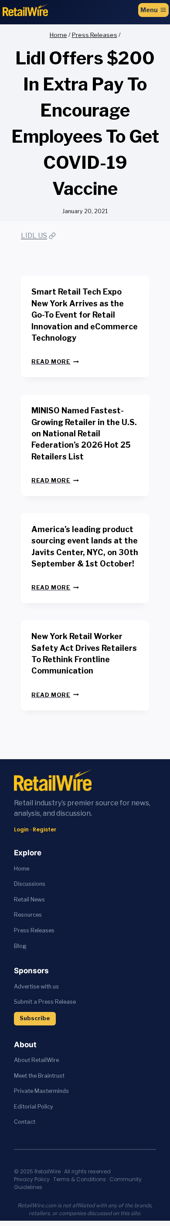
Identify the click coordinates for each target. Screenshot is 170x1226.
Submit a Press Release (45, 1001)
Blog (20, 946)
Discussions (29, 884)
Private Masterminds (41, 1091)
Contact (24, 1122)
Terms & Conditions (79, 1179)
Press (22, 930)
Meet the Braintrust (39, 1075)
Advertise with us (36, 986)
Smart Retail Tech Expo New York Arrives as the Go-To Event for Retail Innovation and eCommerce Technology (84, 314)
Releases (42, 930)
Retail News (29, 899)
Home (21, 868)
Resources (28, 914)
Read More (55, 361)
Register (44, 829)
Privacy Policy (32, 1179)
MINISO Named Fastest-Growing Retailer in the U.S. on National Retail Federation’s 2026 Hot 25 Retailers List (84, 433)
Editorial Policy (33, 1106)
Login (21, 829)
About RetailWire (36, 1060)
